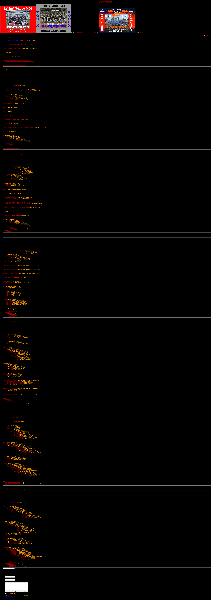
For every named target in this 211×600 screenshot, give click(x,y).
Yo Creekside (5, 152)
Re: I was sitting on (8, 342)
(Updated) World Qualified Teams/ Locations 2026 (12, 48)
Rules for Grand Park (7, 502)
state (4, 135)
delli (3, 211)
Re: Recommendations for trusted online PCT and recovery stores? (18, 90)
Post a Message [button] (101, 2)
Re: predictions (8, 507)
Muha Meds (7, 384)
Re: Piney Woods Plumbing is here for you (13, 198)
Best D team (5, 334)
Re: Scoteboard (8, 95)
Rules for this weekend (7, 277)
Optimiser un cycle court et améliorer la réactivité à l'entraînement (15, 202)
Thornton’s (7, 261)
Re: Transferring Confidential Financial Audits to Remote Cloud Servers (19, 61)
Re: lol (6, 364)
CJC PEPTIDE (8, 458)
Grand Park (5, 463)
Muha (6, 390)
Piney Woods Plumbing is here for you (10, 197)
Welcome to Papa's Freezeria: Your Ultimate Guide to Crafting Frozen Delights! (18, 127)
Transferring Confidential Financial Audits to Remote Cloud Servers (16, 60)
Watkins (4, 183)
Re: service (7, 287)
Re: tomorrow (7, 309)
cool (3, 52)
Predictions (5, 329)
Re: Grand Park (8, 464)
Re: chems (7, 484)
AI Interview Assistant (7, 281)
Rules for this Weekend (7, 215)
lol (3, 363)
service (4, 286)
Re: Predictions (8, 330)
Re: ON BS (7, 292)
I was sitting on (6, 341)
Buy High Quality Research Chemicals (10, 265)
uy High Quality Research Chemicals (10, 273)
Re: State (6, 162)
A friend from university (7, 56)
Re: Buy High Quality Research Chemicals (13, 381)
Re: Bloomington (8, 300)
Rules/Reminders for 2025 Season (9, 44)
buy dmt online (8, 457)
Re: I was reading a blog (9, 77)
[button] (13, 591)
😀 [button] (16, 591)
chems (4, 481)
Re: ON (8, 242)
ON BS (4, 291)
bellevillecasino (6, 123)
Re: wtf (6, 348)
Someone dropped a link (7, 103)
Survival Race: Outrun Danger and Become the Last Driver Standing (16, 207)
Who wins (4, 398)
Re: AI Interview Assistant (10, 282)
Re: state (6, 136)
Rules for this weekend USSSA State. (10, 119)
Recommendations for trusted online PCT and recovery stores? (15, 89)
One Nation (5, 425)
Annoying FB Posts (6, 115)
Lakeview (4, 373)
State (4, 161)
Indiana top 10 (5, 538)
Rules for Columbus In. (7, 85)
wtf (3, 347)
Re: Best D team (8, 335)
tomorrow (4, 308)
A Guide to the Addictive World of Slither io (11, 148)
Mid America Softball (109, 2)
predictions (5, 506)
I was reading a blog (6, 76)
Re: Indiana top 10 (8, 539)
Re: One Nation (8, 426)
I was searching (6, 193)
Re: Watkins (7, 184)
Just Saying (5, 320)
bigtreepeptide (7, 459)
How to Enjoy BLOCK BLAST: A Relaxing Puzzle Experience (14, 65)
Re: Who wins (7, 399)
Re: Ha (6, 493)
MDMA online (5, 131)
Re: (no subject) (8, 236)
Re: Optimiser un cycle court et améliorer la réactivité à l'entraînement (18, 203)
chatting (4, 111)
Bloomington (5, 299)
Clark (4, 69)
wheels (4, 456)
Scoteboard (5, 94)
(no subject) (5, 81)
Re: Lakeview (7, 374)
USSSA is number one (10, 593)
